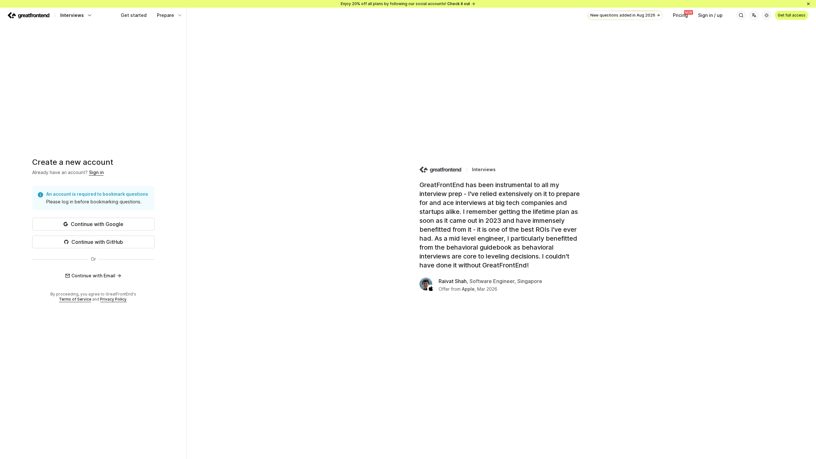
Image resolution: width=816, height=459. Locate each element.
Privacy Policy (113, 299)
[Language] (753, 15)
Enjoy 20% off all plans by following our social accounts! (405, 3)
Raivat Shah (453, 281)
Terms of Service (75, 299)
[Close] (808, 3)
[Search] (741, 15)
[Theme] (766, 15)
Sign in (96, 172)
